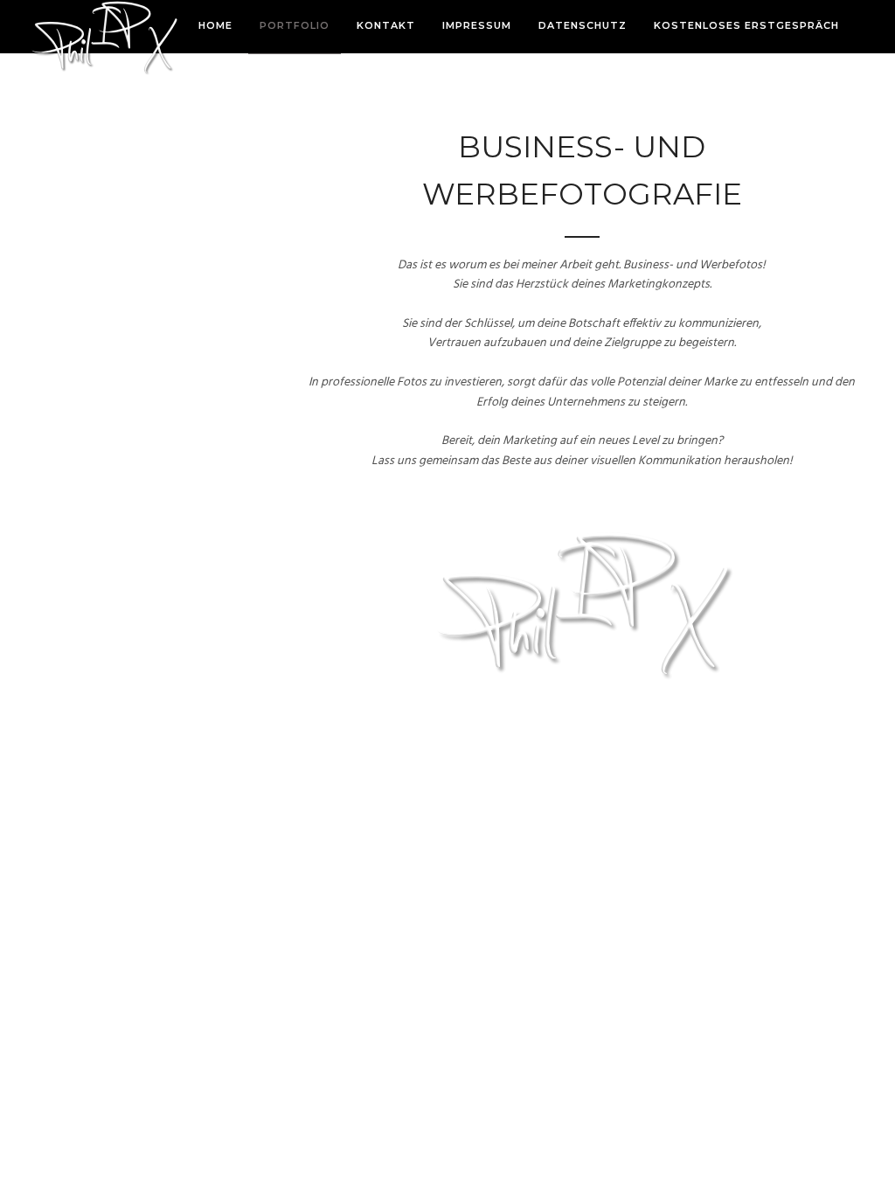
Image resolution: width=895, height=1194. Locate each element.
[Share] (861, 27)
